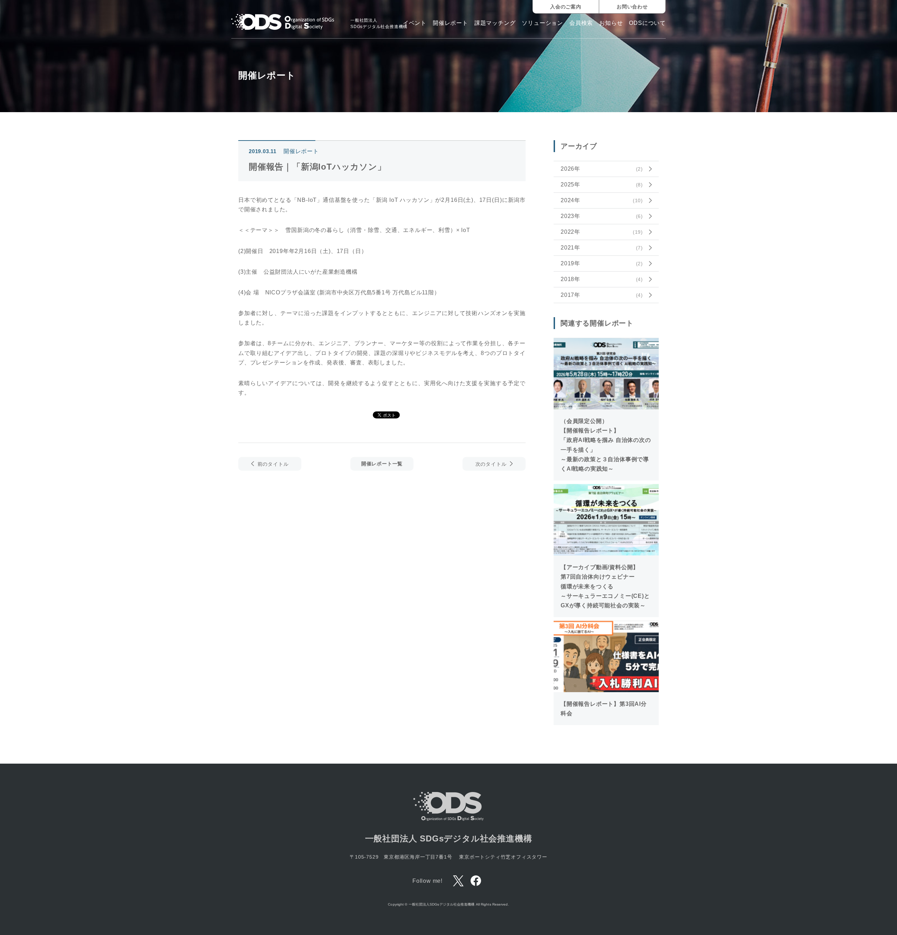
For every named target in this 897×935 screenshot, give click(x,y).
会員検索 (581, 23)
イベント (414, 23)
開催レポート (450, 23)
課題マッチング (495, 23)
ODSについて (647, 23)
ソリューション (542, 23)
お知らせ (611, 23)
